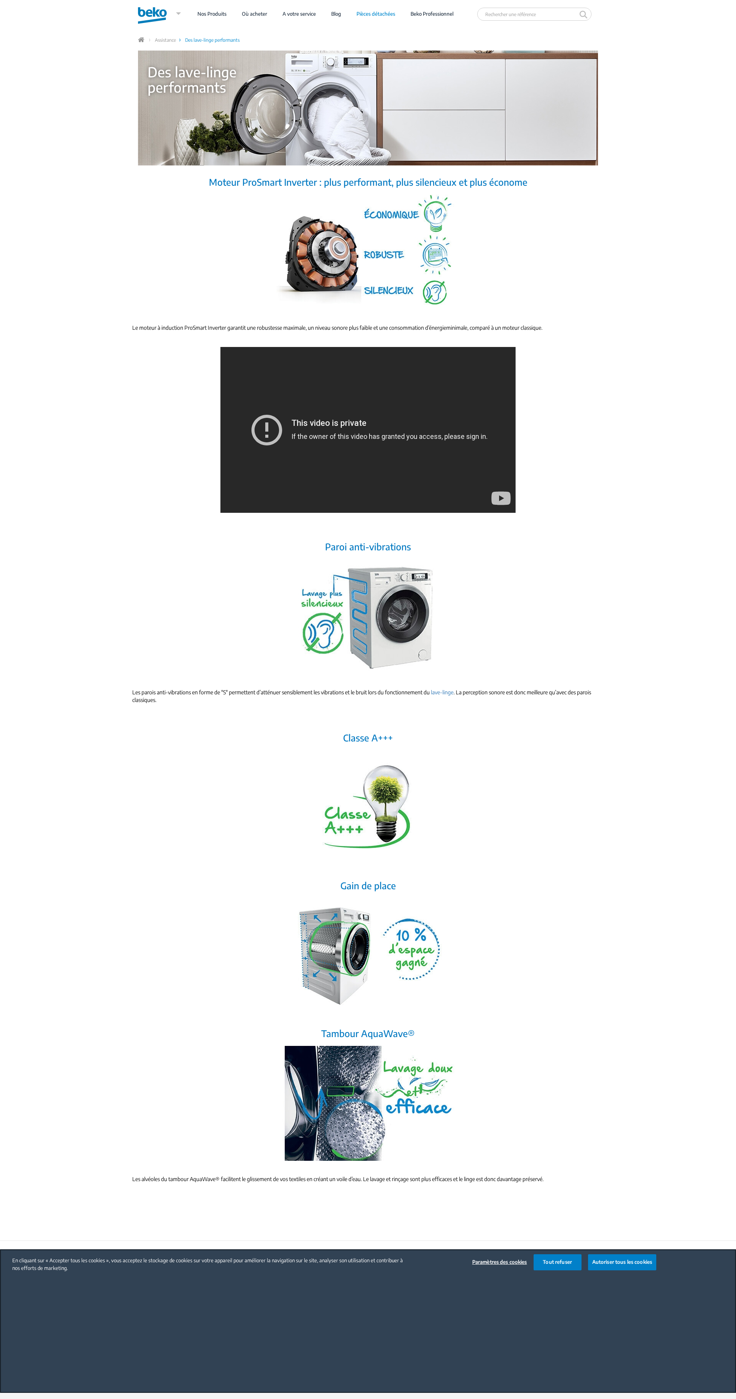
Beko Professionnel (432, 14)
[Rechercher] (584, 14)
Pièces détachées (375, 14)
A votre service (299, 14)
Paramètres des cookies (499, 1262)
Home (142, 39)
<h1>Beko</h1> (159, 14)
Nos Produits (212, 14)
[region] (368, 1321)
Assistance (165, 40)
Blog (336, 14)
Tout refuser (557, 1262)
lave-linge (442, 692)
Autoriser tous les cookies (622, 1262)
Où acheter (254, 14)
